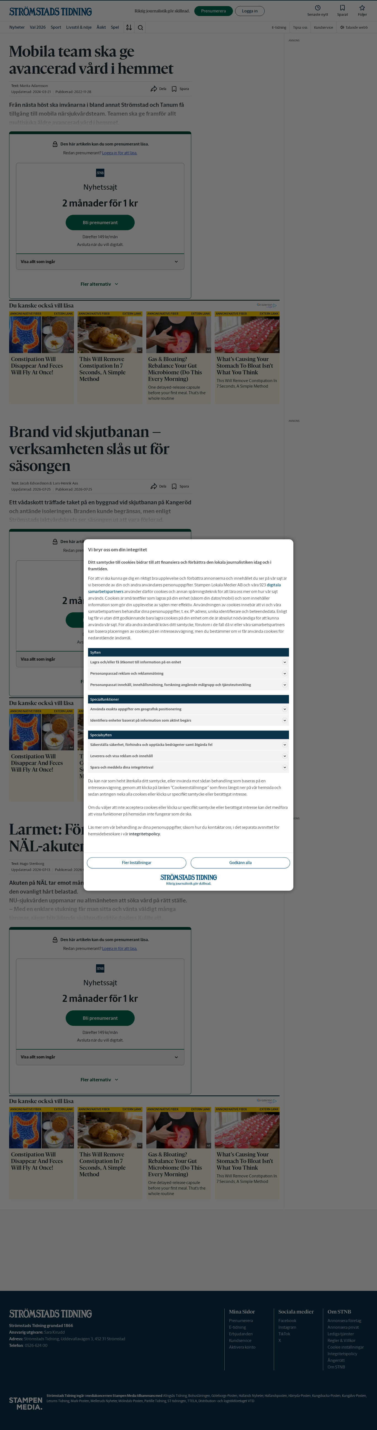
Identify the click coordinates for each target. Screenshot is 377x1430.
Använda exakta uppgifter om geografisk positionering (135, 708)
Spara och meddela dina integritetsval (121, 767)
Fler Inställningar (136, 862)
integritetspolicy (144, 833)
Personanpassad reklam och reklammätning (126, 673)
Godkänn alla (240, 862)
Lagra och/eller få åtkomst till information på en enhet (135, 662)
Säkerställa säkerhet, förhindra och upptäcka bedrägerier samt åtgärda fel (151, 744)
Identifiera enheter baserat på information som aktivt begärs (140, 720)
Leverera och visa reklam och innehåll (121, 755)
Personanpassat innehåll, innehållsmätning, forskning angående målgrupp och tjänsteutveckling (170, 684)
